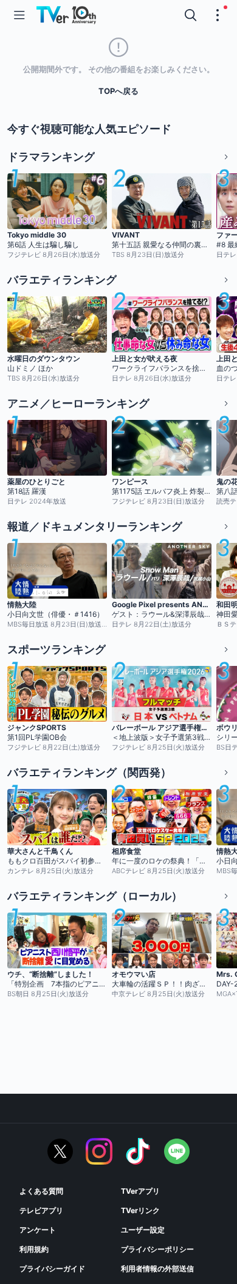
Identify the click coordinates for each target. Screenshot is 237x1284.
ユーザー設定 (143, 1229)
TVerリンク (140, 1210)
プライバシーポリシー (157, 1249)
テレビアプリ (41, 1210)
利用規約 (34, 1249)
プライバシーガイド (52, 1268)
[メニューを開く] (19, 15)
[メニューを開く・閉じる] (217, 15)
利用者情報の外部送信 (157, 1268)
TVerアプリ (140, 1191)
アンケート (37, 1229)
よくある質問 (41, 1191)
